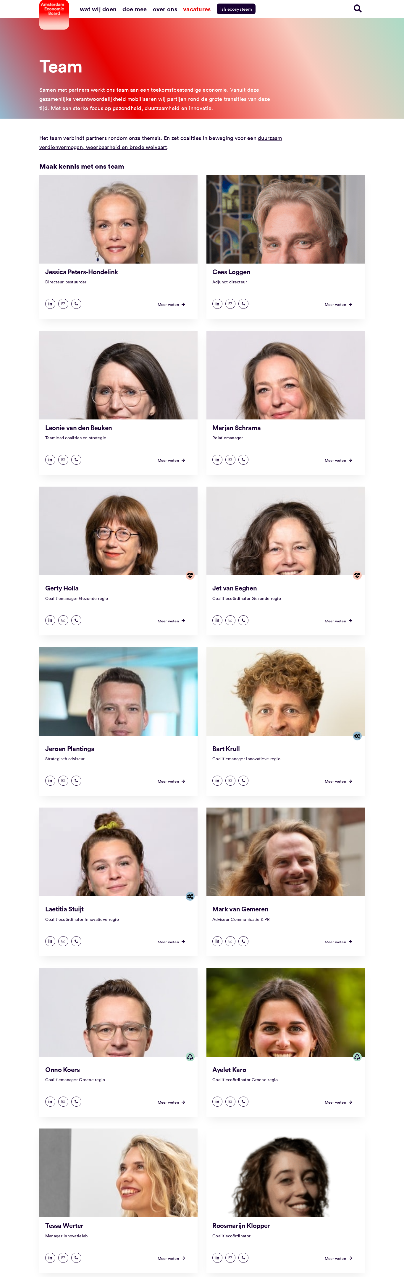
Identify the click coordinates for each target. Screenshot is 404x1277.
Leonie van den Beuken (78, 427)
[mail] (63, 304)
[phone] (76, 304)
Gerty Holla (61, 587)
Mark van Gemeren (240, 908)
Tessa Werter (64, 1225)
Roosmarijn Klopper (241, 1225)
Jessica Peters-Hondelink (81, 271)
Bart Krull (226, 748)
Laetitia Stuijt (64, 908)
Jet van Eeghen (234, 587)
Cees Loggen (231, 271)
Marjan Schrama (236, 427)
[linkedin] (50, 304)
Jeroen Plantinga (70, 748)
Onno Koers (62, 1069)
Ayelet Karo (229, 1069)
